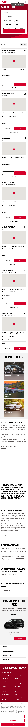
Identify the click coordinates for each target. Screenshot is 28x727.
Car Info (7, 638)
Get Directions (8, 84)
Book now (3, 448)
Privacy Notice (5, 712)
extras (11, 523)
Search (15, 30)
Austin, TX (4, 691)
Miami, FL (17, 694)
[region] (14, 714)
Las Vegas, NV (18, 683)
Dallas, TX (4, 683)
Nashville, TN (18, 699)
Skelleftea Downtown (8, 227)
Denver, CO (4, 689)
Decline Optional (13, 720)
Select (20, 84)
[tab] (4, 672)
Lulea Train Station (8, 94)
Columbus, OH (5, 678)
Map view (23, 44)
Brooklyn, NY (18, 675)
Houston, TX (17, 678)
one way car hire (14, 530)
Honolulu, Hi (4, 699)
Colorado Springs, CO (19, 697)
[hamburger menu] (25, 2)
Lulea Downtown (7, 138)
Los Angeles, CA (18, 689)
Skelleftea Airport (8, 270)
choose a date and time (11, 534)
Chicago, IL (17, 691)
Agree (13, 724)
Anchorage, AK (5, 681)
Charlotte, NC (18, 686)
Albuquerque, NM (6, 675)
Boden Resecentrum (8, 182)
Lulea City (6, 591)
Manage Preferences (13, 716)
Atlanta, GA (4, 686)
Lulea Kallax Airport (8, 50)
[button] (14, 61)
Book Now (20, 638)
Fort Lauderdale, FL (6, 694)
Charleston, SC (18, 681)
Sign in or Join (20, 2)
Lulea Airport (7, 590)
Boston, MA (4, 697)
